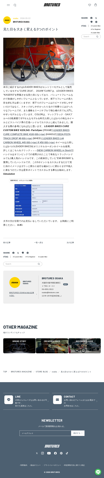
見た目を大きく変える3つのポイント (76, 372)
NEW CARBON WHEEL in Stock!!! (55, 150)
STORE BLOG (42, 372)
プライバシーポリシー (52, 465)
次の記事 (70, 243)
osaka (54, 372)
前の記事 (7, 243)
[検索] (38, 264)
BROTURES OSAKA (21, 22)
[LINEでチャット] (98, 472)
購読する (76, 433)
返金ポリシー (35, 465)
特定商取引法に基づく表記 (74, 465)
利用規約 (23, 465)
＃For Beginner (30, 257)
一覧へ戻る (38, 243)
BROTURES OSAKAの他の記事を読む (21, 294)
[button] (8, 5)
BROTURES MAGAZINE (21, 372)
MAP (65, 284)
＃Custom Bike (17, 257)
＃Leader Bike (42, 257)
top (5, 372)
